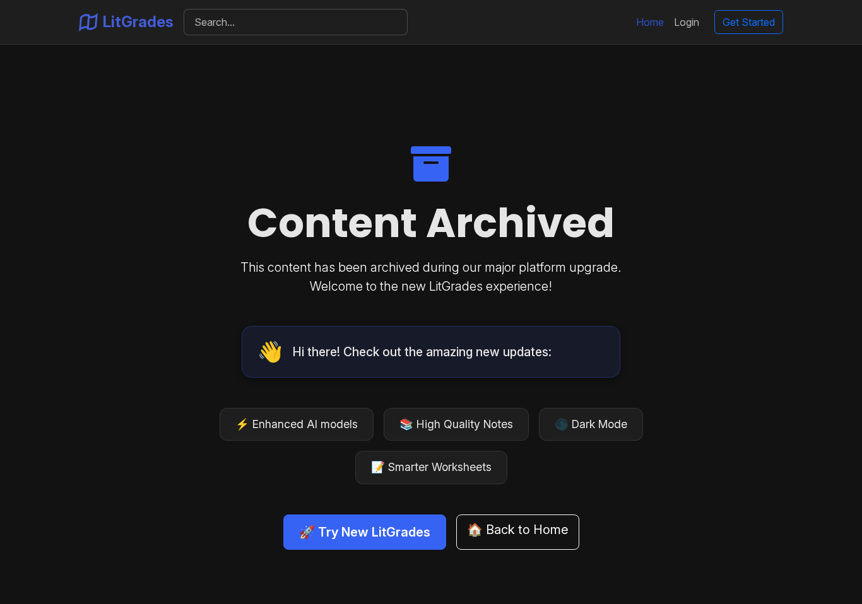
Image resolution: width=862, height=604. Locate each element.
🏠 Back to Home (518, 529)
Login (686, 22)
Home (650, 22)
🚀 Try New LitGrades (364, 532)
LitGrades (138, 22)
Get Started (749, 22)
